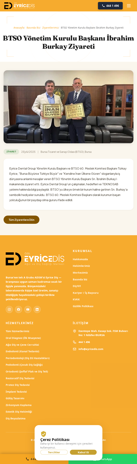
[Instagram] (9, 309)
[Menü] (129, 6)
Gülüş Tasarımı (15, 398)
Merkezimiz (80, 272)
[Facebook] (18, 309)
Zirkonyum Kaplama (19, 405)
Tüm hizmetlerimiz (17, 331)
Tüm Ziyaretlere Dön (21, 219)
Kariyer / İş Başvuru (85, 292)
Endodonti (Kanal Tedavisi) (22, 351)
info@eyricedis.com (90, 349)
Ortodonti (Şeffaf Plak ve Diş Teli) (27, 371)
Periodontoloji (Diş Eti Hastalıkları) (28, 358)
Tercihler (54, 452)
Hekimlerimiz (81, 266)
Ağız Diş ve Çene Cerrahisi (22, 344)
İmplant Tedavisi (16, 391)
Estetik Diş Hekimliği (19, 411)
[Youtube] (27, 309)
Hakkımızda (80, 259)
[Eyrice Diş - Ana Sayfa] (19, 5)
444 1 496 (84, 342)
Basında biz (80, 279)
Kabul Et (83, 452)
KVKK (76, 299)
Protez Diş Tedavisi (18, 385)
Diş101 (77, 286)
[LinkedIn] (37, 309)
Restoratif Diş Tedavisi (20, 378)
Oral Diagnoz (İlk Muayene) (23, 338)
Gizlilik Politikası (83, 306)
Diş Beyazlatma (16, 418)
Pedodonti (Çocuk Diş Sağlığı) (24, 364)
